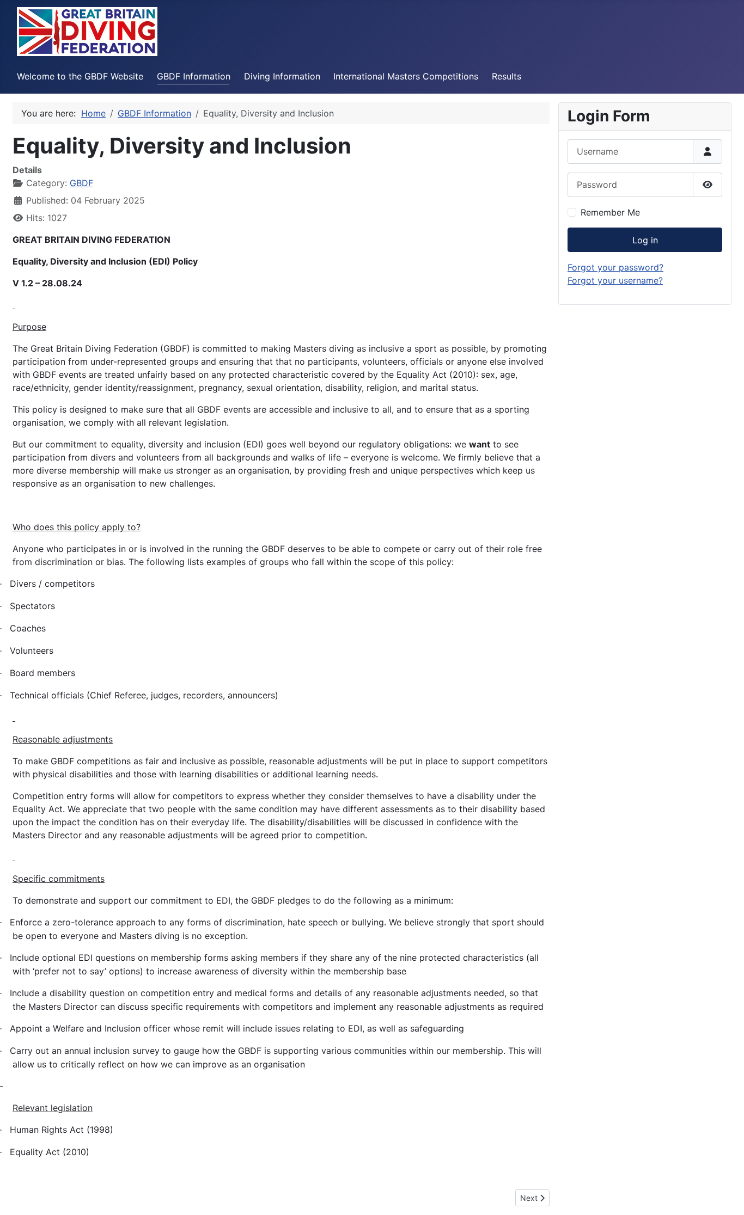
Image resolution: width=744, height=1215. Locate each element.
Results (506, 76)
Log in (645, 240)
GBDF (81, 182)
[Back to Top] (725, 1194)
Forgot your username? (615, 280)
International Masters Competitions (405, 76)
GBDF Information (193, 76)
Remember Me (610, 212)
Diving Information (282, 76)
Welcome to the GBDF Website (80, 76)
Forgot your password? (615, 267)
